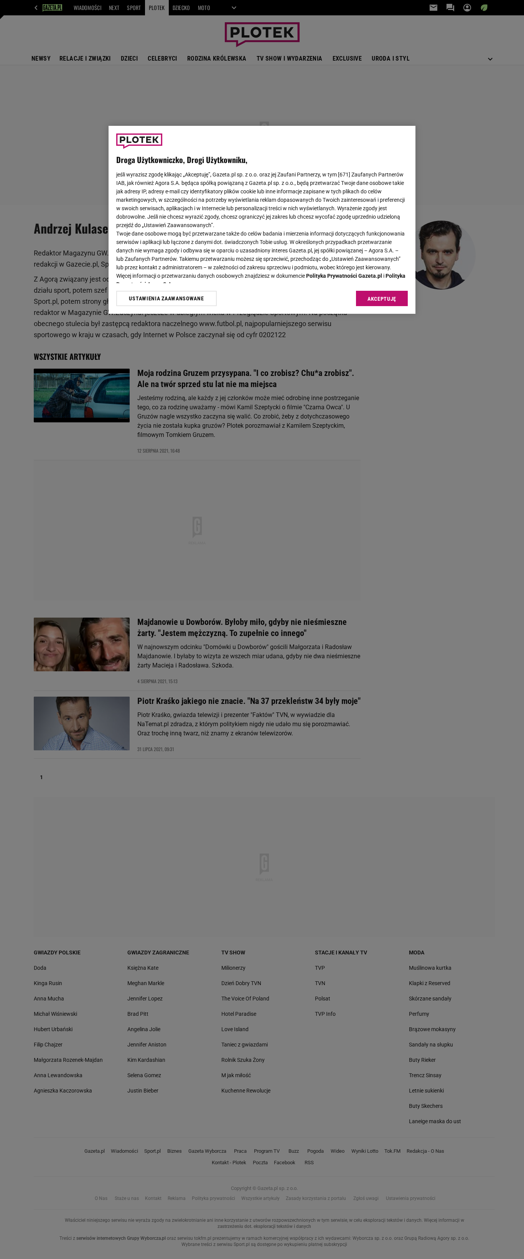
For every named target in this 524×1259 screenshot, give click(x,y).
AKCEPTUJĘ (381, 299)
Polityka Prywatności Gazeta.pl (344, 276)
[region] (262, 220)
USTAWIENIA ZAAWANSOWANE (166, 298)
